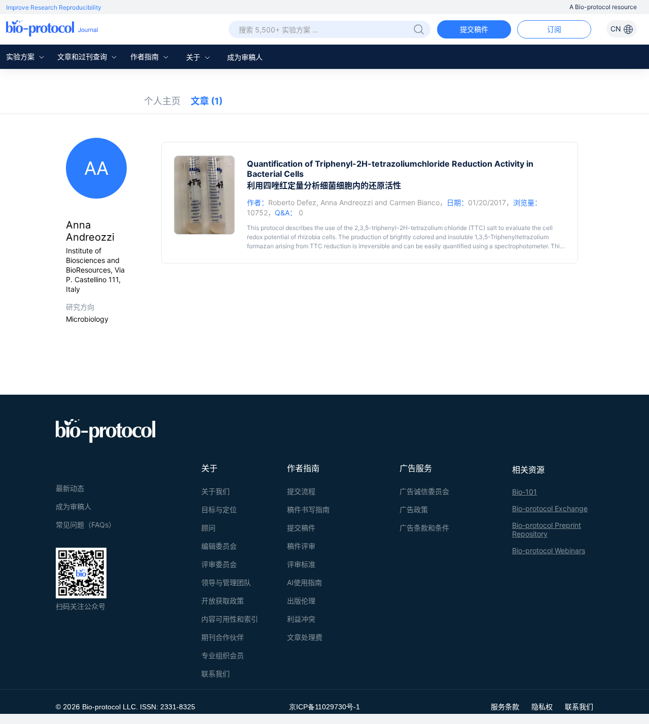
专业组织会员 (222, 655)
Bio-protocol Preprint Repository (546, 529)
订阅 (554, 29)
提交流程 (301, 491)
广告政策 (414, 509)
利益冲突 (301, 619)
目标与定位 (219, 509)
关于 (194, 57)
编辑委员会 (219, 546)
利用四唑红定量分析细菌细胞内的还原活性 (324, 185)
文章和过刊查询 (83, 56)
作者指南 (145, 56)
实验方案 (21, 56)
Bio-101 (524, 491)
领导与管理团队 (226, 582)
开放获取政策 (222, 600)
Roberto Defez (292, 202)
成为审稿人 (245, 57)
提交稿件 (474, 29)
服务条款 (505, 706)
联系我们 (215, 673)
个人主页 (162, 101)
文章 (207, 101)
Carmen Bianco (414, 202)
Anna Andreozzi (346, 202)
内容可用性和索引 (229, 619)
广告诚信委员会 (424, 491)
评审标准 (301, 564)
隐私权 (542, 706)
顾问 (208, 527)
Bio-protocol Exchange (550, 508)
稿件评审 (301, 546)
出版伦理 (301, 600)
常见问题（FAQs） (86, 524)
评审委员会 (219, 564)
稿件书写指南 (308, 509)
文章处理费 (304, 637)
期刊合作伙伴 (222, 637)
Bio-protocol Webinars (548, 550)
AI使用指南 (304, 582)
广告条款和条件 (424, 527)
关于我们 (215, 491)
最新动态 (70, 488)
